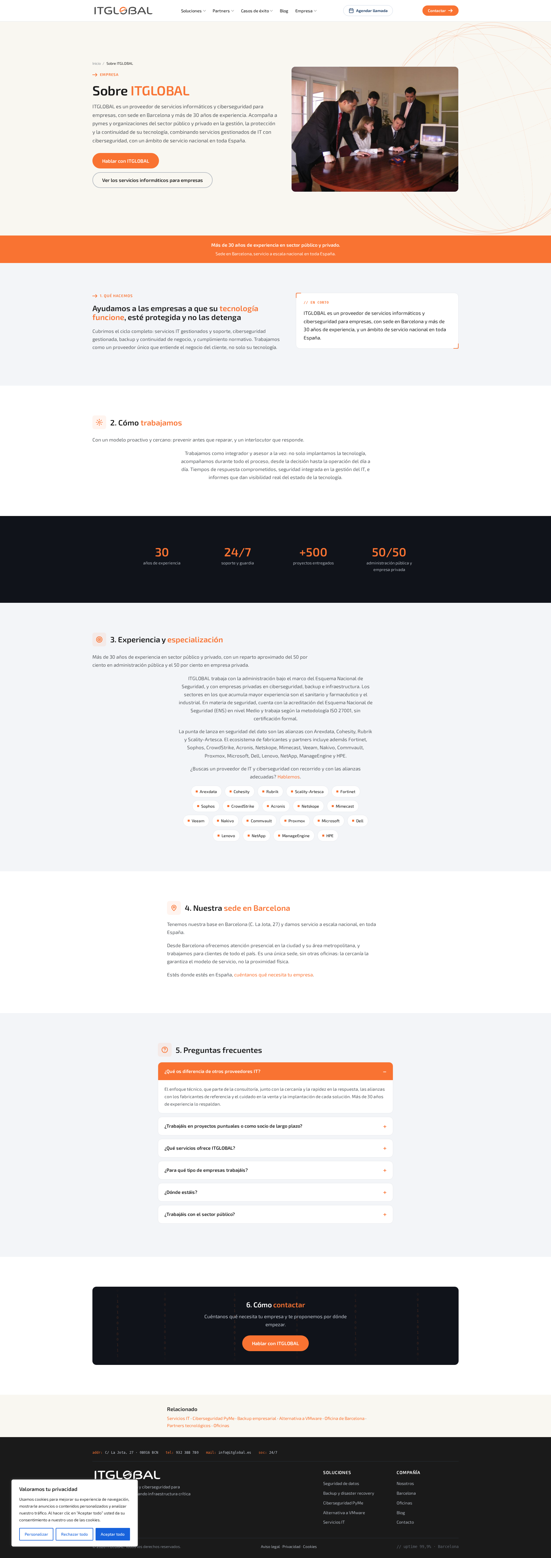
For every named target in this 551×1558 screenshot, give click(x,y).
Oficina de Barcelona (344, 1418)
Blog (284, 10)
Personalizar (36, 1534)
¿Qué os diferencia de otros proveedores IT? (212, 1071)
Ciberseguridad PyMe (213, 1418)
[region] (74, 1513)
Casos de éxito (255, 10)
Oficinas (221, 1425)
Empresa (304, 10)
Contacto (405, 1521)
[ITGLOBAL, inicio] (123, 10)
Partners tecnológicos (189, 1425)
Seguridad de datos (341, 1483)
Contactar (437, 10)
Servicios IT (178, 1418)
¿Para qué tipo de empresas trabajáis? (206, 1170)
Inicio (96, 63)
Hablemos (289, 776)
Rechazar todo (74, 1534)
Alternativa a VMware (300, 1418)
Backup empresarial (256, 1418)
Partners (221, 10)
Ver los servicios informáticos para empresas (152, 180)
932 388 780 (187, 1452)
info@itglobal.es (234, 1452)
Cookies (310, 1546)
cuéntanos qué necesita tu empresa (273, 974)
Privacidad (291, 1546)
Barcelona (406, 1493)
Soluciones (191, 10)
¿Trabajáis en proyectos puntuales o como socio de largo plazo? (233, 1126)
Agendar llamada (372, 10)
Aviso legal (270, 1546)
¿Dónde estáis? (180, 1192)
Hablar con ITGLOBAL (125, 161)
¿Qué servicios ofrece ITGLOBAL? (199, 1148)
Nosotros (405, 1483)
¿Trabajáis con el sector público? (199, 1214)
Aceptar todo (113, 1534)
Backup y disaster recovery (348, 1493)
